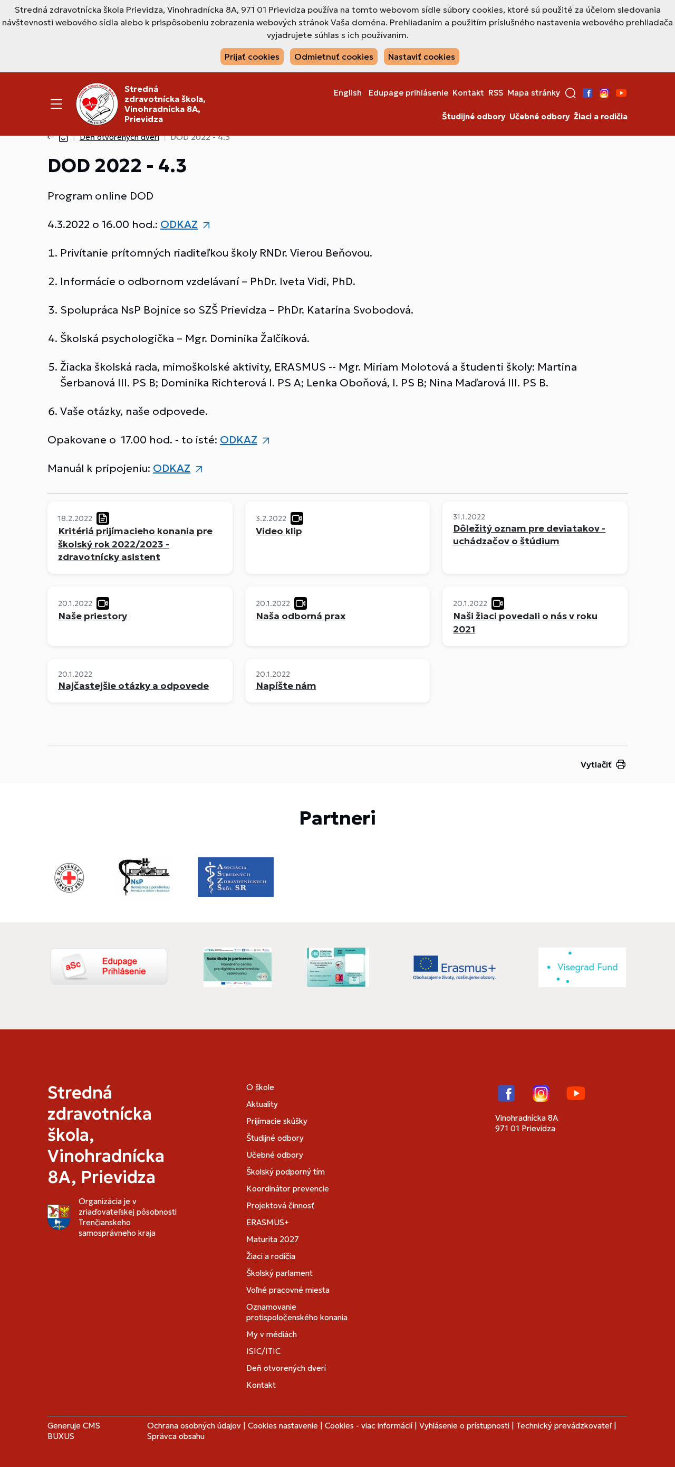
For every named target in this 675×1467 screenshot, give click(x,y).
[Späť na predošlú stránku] (52, 137)
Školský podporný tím (285, 1172)
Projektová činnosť (280, 1205)
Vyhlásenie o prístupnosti (464, 1426)
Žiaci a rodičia (601, 116)
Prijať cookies (252, 56)
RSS (495, 93)
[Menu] (56, 104)
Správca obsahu (176, 1436)
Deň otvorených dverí (119, 137)
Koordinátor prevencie (287, 1189)
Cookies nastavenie (283, 1426)
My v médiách (271, 1334)
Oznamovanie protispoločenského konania (297, 1312)
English (348, 93)
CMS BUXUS (73, 1431)
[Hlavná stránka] (63, 137)
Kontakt (468, 93)
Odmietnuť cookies (333, 56)
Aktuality (262, 1104)
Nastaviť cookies (421, 56)
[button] (570, 93)
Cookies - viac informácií (368, 1426)
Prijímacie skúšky (276, 1121)
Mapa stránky (533, 93)
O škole (260, 1087)
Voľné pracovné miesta (288, 1290)
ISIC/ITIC (263, 1351)
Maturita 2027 (272, 1239)
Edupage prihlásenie (408, 93)
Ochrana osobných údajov (194, 1426)
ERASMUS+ (267, 1222)
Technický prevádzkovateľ (564, 1426)
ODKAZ (179, 224)
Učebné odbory (539, 116)
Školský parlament (279, 1273)
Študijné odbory (473, 116)
